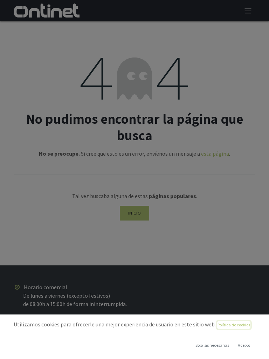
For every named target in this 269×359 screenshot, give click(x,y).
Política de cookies (234, 324)
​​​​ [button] (212, 345)
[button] (243, 345)
